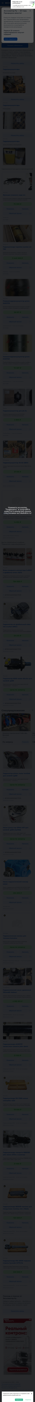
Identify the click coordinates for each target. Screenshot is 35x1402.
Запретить (28, 1400)
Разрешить (19, 1400)
